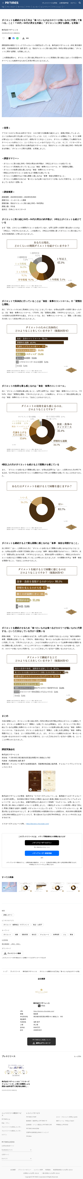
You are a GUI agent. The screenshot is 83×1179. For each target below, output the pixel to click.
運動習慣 (25, 934)
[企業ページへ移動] (41, 991)
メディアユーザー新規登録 (42, 853)
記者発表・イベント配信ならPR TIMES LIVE (39, 1125)
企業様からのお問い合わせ (31, 1173)
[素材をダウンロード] (23, 38)
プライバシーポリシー (24, 1170)
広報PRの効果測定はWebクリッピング (37, 1132)
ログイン (74, 3)
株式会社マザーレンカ (30, 971)
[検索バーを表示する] (79, 2)
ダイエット (7, 934)
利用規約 (48, 1170)
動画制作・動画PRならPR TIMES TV (36, 1121)
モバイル (21, 7)
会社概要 (13, 1170)
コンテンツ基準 (38, 1170)
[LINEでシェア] (17, 38)
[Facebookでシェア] (13, 38)
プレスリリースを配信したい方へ (11, 1131)
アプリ (28, 7)
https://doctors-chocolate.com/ (37, 824)
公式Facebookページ (8, 1146)
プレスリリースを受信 (49, 3)
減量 (16, 934)
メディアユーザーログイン (42, 843)
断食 (71, 934)
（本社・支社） (15, 944)
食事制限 (56, 934)
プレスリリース (15, 971)
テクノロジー (11, 7)
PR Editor (29, 1136)
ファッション (56, 7)
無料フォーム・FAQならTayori (65, 1121)
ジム (64, 934)
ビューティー (45, 7)
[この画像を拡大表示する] (9, 887)
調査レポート (8, 915)
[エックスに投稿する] (9, 38)
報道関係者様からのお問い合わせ (63, 1170)
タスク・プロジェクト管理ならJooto (66, 1117)
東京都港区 (5, 944)
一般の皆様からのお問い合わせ (51, 1173)
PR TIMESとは (6, 1119)
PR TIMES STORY (31, 1117)
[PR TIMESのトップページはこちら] (11, 3)
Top (3, 7)
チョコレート (44, 934)
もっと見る (77, 1056)
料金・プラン (6, 1123)
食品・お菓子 (37, 925)
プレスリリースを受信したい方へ (11, 1127)
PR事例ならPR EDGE (62, 1125)
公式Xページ (5, 1154)
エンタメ (36, 7)
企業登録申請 (63, 3)
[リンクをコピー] (27, 38)
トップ (5, 971)
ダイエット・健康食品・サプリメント (16, 925)
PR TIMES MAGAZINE (32, 1128)
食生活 (34, 934)
